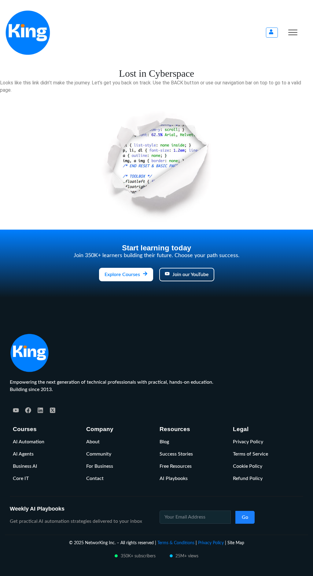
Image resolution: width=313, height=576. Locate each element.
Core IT (21, 478)
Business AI (25, 466)
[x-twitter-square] (53, 410)
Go (245, 517)
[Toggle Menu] (292, 32)
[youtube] (16, 410)
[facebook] (28, 410)
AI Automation (28, 441)
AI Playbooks (174, 478)
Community (98, 454)
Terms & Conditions (175, 543)
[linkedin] (40, 410)
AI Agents (23, 454)
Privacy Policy (248, 441)
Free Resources (176, 466)
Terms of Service (250, 454)
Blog (164, 441)
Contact (95, 478)
